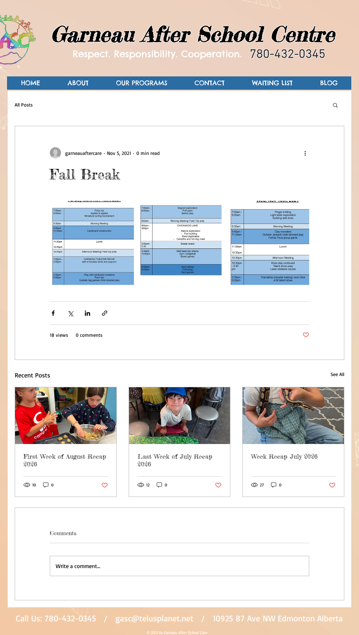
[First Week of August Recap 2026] (65, 415)
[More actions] (305, 153)
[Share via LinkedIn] (87, 313)
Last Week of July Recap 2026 (174, 460)
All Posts (24, 105)
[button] (335, 105)
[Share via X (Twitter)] (70, 313)
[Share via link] (104, 313)
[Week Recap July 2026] (293, 415)
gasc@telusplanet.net (154, 618)
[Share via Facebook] (53, 313)
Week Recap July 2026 (284, 456)
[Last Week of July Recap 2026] (179, 415)
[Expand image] (92, 243)
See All (337, 374)
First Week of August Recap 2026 (64, 460)
